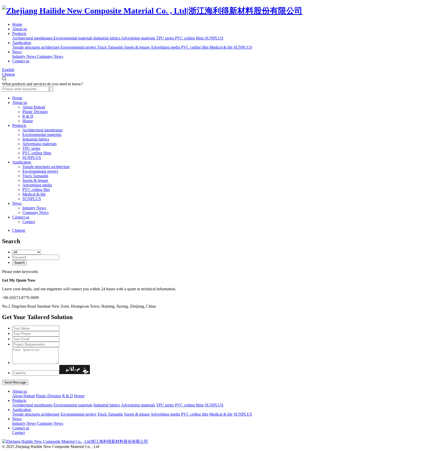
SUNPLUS (31, 157)
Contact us (20, 61)
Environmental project (40, 171)
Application (21, 42)
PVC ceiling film (36, 189)
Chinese (8, 74)
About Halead (33, 107)
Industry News (34, 208)
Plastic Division (35, 112)
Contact (28, 222)
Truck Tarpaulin (35, 176)
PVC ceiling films (36, 153)
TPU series (31, 148)
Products (19, 33)
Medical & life (34, 194)
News (17, 52)
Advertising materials (39, 144)
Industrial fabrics (35, 139)
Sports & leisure (35, 180)
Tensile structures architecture (46, 167)
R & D (27, 116)
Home (17, 24)
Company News (35, 212)
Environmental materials (41, 134)
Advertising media (37, 185)
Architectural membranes (42, 130)
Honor (27, 121)
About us (19, 29)
